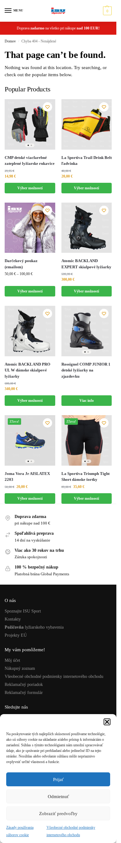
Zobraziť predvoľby (58, 813)
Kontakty (13, 619)
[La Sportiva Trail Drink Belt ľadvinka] (86, 124)
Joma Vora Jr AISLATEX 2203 (27, 476)
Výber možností (30, 188)
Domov (10, 41)
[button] (107, 722)
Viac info (86, 400)
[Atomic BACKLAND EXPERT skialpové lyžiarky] (86, 228)
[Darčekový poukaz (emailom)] (30, 228)
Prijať (58, 779)
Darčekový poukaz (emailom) (21, 263)
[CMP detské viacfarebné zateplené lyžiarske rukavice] (30, 124)
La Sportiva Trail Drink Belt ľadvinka (86, 160)
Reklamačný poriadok (24, 684)
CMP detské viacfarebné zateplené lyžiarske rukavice (30, 160)
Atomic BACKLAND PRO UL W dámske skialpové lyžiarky (27, 370)
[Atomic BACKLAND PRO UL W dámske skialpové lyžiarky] (30, 331)
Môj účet (12, 660)
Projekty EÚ (16, 635)
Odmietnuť (58, 796)
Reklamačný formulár (24, 692)
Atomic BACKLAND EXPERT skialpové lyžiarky (86, 263)
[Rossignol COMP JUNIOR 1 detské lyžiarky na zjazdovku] (86, 331)
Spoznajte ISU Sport (23, 611)
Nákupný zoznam (20, 668)
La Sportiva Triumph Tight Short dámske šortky (85, 476)
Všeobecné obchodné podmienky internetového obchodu (54, 676)
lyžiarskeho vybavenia (34, 627)
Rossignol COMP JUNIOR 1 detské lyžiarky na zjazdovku (85, 370)
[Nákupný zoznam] (47, 107)
